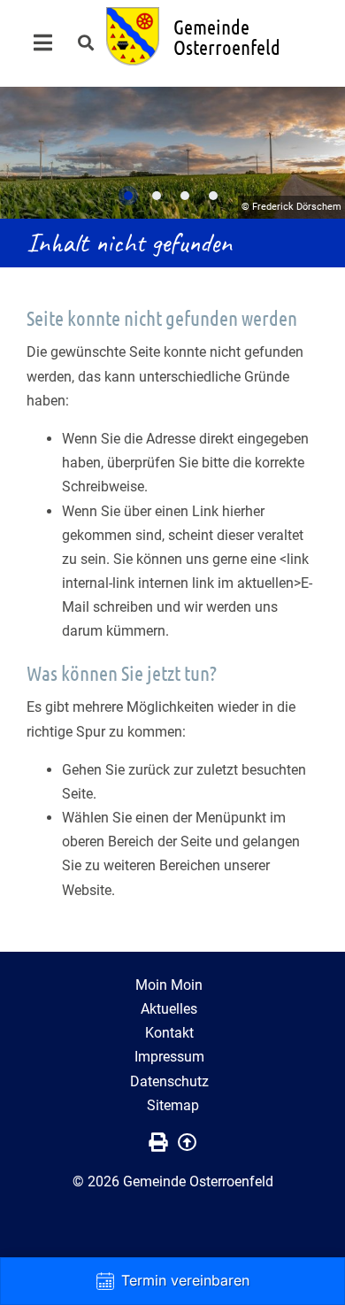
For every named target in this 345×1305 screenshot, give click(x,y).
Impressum (169, 1056)
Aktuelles (169, 1008)
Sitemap (173, 1105)
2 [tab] (156, 195)
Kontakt (169, 1032)
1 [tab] (128, 195)
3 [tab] (184, 195)
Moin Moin (169, 985)
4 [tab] (213, 195)
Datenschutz (169, 1081)
